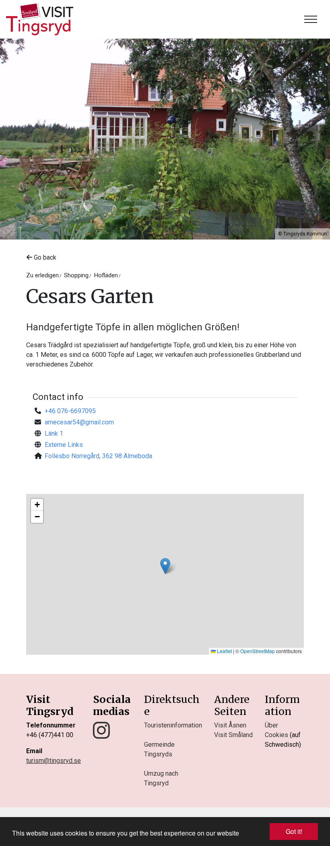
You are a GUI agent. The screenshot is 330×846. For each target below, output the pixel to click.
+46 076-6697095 (70, 411)
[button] (165, 566)
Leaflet (224, 650)
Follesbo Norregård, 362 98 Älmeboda (98, 456)
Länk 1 (54, 433)
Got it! (294, 831)
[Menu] (310, 19)
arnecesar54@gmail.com (79, 422)
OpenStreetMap (257, 650)
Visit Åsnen (230, 725)
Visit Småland (233, 735)
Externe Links (64, 445)
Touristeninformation (173, 725)
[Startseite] (39, 19)
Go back (44, 257)
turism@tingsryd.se (53, 760)
